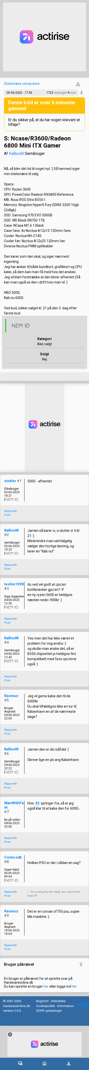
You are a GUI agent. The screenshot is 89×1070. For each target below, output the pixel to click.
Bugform (42, 1001)
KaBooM (16, 153)
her (46, 986)
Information (65, 1006)
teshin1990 (14, 584)
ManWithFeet (14, 805)
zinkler (10, 481)
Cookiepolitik (45, 1006)
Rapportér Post (10, 513)
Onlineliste (58, 1001)
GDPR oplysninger (49, 1010)
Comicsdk (13, 857)
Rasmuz (11, 696)
